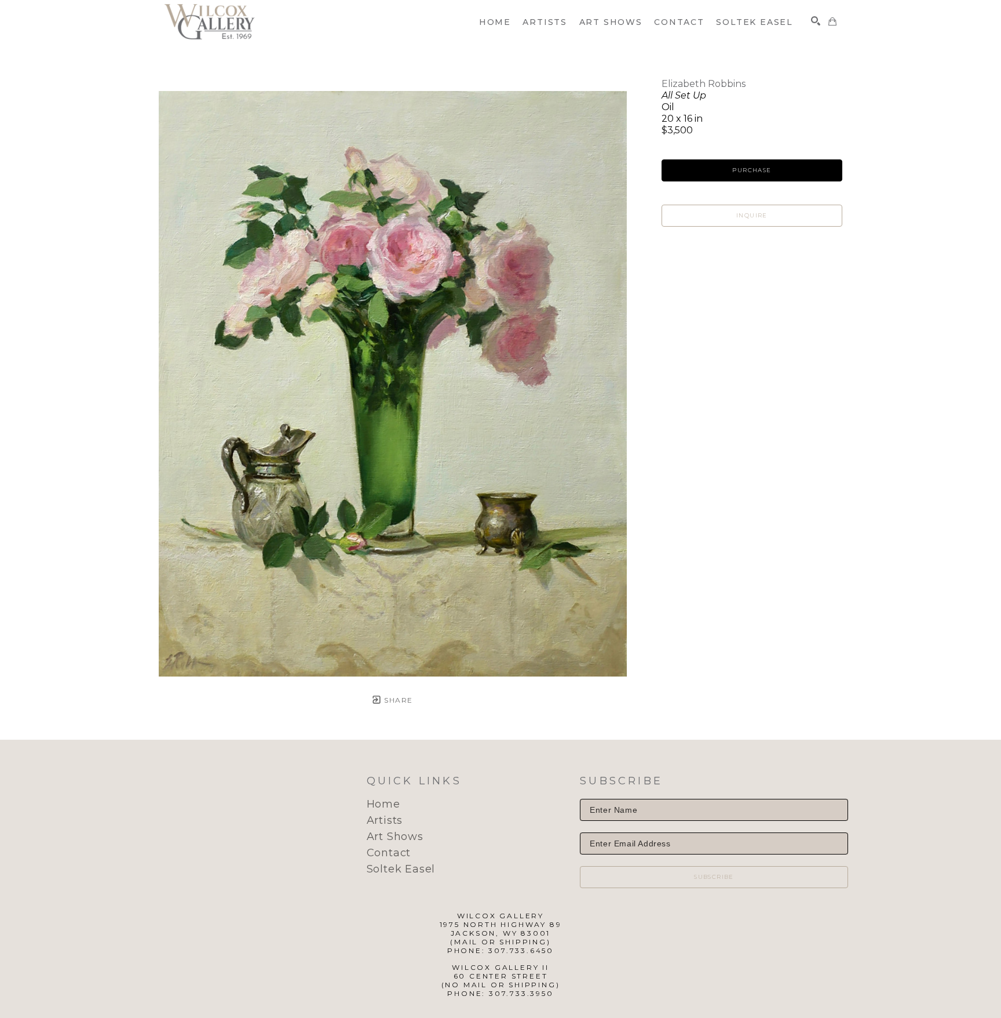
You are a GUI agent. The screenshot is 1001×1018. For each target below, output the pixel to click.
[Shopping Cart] (832, 21)
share (397, 700)
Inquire (752, 215)
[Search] (815, 21)
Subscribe (714, 877)
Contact (389, 853)
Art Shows (395, 836)
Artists (385, 820)
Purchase (751, 170)
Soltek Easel (401, 869)
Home (383, 804)
